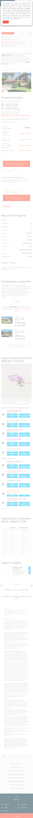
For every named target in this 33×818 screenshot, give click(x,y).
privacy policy (6, 19)
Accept (6, 22)
